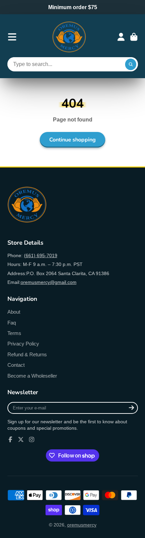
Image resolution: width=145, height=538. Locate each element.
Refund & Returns (27, 354)
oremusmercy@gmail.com (49, 282)
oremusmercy (81, 525)
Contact (16, 365)
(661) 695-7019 (40, 255)
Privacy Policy (23, 343)
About (13, 312)
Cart (134, 37)
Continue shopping (72, 139)
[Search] (131, 64)
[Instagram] (32, 439)
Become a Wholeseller (32, 376)
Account (121, 37)
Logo (69, 36)
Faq (11, 323)
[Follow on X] (21, 439)
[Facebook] (10, 439)
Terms (14, 333)
